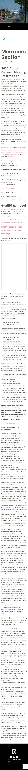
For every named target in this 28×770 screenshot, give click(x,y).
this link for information (17, 126)
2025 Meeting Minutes (8, 423)
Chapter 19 (11, 157)
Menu (9, 27)
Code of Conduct (14, 154)
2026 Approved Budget (8, 188)
